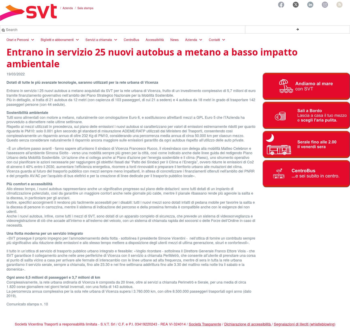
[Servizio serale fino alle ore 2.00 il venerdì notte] (306, 144)
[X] (295, 4)
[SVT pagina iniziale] (28, 12)
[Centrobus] (306, 173)
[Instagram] (325, 4)
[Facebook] (281, 4)
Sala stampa (85, 8)
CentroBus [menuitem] (131, 39)
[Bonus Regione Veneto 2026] (306, 115)
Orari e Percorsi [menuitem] (17, 39)
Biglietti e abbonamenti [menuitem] (57, 39)
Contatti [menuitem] (214, 39)
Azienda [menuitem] (191, 39)
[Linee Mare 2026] (306, 86)
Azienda (68, 8)
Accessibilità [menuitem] (155, 39)
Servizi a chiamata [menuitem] (98, 39)
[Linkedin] (310, 4)
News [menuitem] (174, 39)
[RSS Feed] (339, 4)
